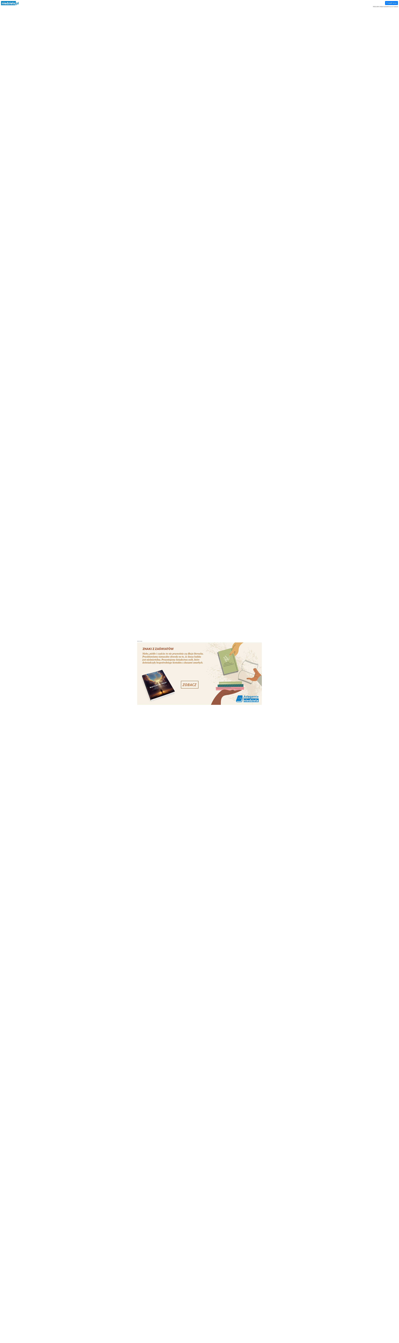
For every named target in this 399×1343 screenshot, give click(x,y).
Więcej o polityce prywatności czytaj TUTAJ (199, 1330)
